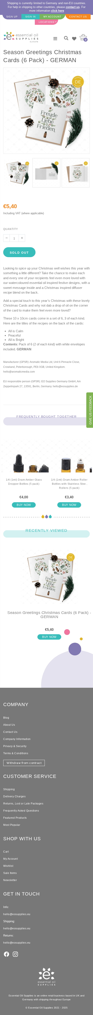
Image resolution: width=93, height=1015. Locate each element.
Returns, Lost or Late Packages (23, 803)
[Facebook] (6, 953)
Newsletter (10, 880)
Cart (6, 851)
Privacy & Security (14, 746)
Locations (46, 22)
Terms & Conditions (15, 753)
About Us (9, 724)
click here (57, 10)
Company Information (17, 739)
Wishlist (8, 865)
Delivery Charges (14, 796)
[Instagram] (15, 953)
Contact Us (10, 731)
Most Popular (11, 824)
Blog (6, 717)
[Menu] (55, 38)
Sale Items (10, 873)
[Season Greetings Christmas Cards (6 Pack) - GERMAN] (49, 580)
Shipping (9, 789)
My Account (10, 858)
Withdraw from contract (24, 763)
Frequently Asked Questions (21, 810)
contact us (73, 7)
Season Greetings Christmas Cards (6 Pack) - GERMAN (49, 615)
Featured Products (15, 817)
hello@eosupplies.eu (16, 914)
